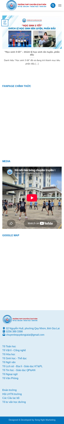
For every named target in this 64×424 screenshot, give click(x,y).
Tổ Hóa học (8, 354)
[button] (52, 5)
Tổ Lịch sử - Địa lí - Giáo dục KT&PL (22, 366)
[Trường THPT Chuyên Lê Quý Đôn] (26, 5)
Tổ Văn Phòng (10, 378)
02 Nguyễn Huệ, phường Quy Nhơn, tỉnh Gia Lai (33, 328)
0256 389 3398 (14, 331)
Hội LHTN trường (12, 394)
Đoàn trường (9, 390)
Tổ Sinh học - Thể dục (14, 358)
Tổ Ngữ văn (9, 362)
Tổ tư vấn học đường (14, 402)
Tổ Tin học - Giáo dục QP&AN (18, 370)
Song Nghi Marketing (45, 420)
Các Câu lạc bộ (10, 398)
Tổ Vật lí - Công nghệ (14, 350)
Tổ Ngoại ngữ (10, 374)
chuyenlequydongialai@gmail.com (25, 334)
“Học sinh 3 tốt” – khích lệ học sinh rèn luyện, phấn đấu (32, 53)
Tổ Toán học (9, 346)
